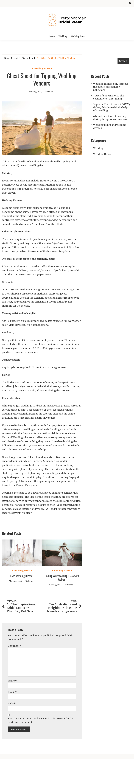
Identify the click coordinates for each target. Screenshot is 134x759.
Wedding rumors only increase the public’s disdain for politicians (110, 86)
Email (12, 692)
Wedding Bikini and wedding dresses (109, 126)
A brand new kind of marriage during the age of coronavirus (110, 118)
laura (50, 91)
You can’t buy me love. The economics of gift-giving (108, 97)
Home (52, 36)
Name (12, 680)
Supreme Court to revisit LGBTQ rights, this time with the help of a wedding (111, 107)
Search (123, 61)
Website (12, 703)
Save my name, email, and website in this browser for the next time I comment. (40, 720)
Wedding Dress (78, 36)
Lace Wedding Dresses (21, 576)
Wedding (62, 36)
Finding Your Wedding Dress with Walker (61, 578)
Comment (14, 645)
